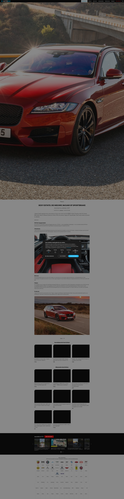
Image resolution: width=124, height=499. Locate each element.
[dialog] (62, 249)
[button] (49, 256)
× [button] (79, 241)
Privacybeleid (69, 247)
